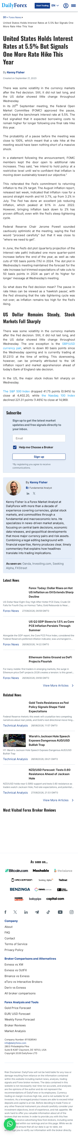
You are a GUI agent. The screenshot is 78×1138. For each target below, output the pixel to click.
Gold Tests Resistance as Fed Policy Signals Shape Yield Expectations (49, 707)
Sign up (39, 457)
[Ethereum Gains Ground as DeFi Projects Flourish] (14, 655)
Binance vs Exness (17, 976)
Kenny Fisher (39, 482)
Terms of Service (16, 944)
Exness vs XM (14, 964)
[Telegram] (37, 912)
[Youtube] (60, 912)
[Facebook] (5, 912)
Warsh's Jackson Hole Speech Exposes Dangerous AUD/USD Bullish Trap (49, 740)
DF (4, 17)
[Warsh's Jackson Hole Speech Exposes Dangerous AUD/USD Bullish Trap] (14, 746)
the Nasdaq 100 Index (58, 395)
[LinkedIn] (28, 493)
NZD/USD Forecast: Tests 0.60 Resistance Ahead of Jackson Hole (49, 774)
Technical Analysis (15, 725)
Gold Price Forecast (18, 1008)
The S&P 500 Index (16, 391)
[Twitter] (34, 493)
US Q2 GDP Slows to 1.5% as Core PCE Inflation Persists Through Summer (51, 626)
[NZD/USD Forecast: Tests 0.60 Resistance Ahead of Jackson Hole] (14, 769)
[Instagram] (71, 912)
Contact (10, 938)
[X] (15, 912)
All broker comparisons (20, 993)
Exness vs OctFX (16, 970)
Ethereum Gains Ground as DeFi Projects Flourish (50, 659)
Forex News (15, 17)
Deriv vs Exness (15, 987)
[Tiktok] (48, 912)
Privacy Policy (14, 950)
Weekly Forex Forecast (20, 1019)
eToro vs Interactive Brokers (23, 982)
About (8, 927)
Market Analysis (15, 1031)
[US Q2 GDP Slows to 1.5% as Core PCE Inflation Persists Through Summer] (14, 621)
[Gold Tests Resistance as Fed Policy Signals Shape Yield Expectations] (14, 702)
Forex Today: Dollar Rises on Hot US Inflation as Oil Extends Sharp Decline (51, 592)
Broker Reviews (15, 1025)
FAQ (7, 932)
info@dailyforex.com (15, 1043)
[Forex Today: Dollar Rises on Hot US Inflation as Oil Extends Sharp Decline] (14, 588)
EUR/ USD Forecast (17, 1014)
